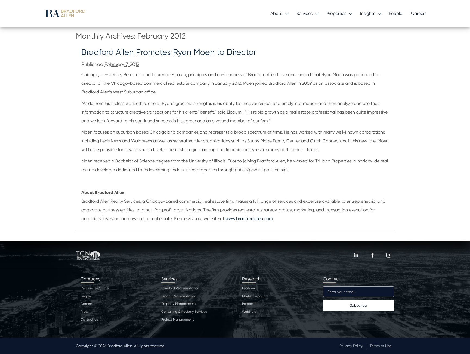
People (395, 13)
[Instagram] (388, 255)
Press (84, 312)
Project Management (177, 319)
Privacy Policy (351, 346)
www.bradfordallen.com (249, 218)
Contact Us (89, 319)
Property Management (178, 304)
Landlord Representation (180, 288)
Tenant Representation (178, 296)
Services (304, 13)
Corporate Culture (95, 288)
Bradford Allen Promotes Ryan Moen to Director (168, 52)
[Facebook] (372, 255)
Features (248, 288)
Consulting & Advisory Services (184, 312)
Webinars (249, 312)
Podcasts (249, 304)
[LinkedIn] (356, 255)
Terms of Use (380, 346)
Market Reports (253, 296)
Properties (336, 13)
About (276, 13)
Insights (367, 13)
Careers (418, 13)
